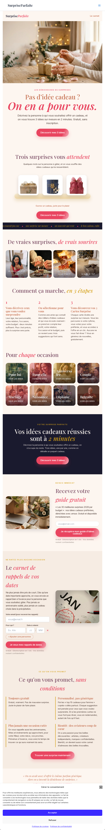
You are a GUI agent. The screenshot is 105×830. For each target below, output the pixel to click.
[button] (101, 787)
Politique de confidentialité (61, 826)
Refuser (52, 820)
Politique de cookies (40, 826)
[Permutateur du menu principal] (99, 5)
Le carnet (94, 16)
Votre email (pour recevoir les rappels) (22, 614)
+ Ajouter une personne (19, 637)
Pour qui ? (10, 625)
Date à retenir (32, 625)
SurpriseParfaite (20, 5)
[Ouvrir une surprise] (28, 185)
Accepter (52, 812)
